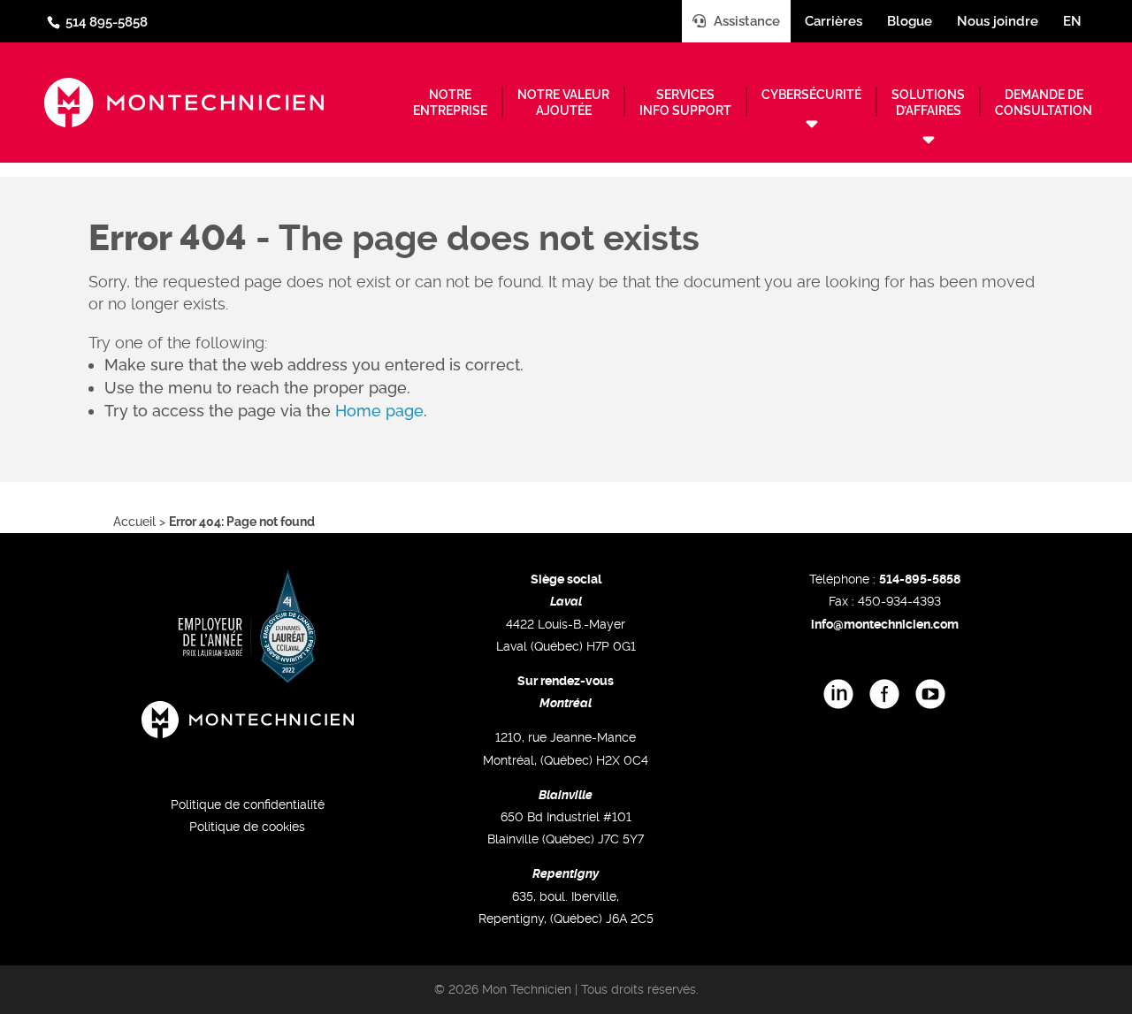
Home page (379, 410)
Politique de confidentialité (248, 804)
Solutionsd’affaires (928, 103)
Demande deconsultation (1043, 103)
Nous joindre (997, 21)
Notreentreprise (450, 103)
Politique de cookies (247, 827)
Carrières (833, 21)
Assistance (745, 21)
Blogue (909, 21)
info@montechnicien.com (885, 624)
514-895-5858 (919, 579)
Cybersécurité (811, 95)
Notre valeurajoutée (563, 103)
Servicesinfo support (685, 103)
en (1072, 21)
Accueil (134, 522)
